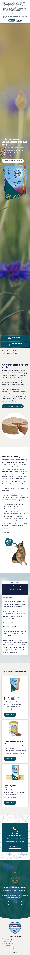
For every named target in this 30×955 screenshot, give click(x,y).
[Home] (3, 350)
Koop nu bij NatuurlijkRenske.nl (13, 160)
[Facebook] (13, 948)
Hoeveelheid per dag (15, 589)
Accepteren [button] (11, 20)
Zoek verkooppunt (15, 846)
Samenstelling (15, 582)
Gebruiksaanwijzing (15, 586)
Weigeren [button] (18, 20)
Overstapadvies (15, 593)
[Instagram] (17, 948)
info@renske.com (8, 945)
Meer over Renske (15, 903)
